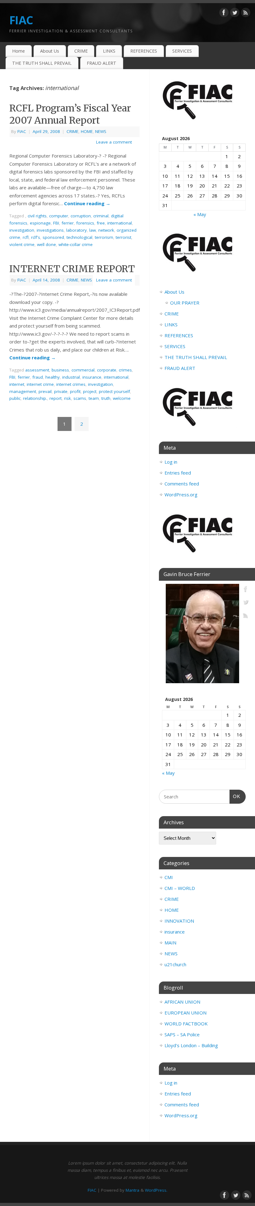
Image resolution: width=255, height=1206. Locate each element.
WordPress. (156, 1190)
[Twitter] (234, 14)
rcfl (26, 237)
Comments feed (182, 483)
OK (235, 796)
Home (18, 51)
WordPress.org (181, 494)
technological (79, 237)
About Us (49, 51)
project (89, 391)
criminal (101, 216)
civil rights (37, 216)
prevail (45, 391)
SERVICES (182, 51)
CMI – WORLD (180, 888)
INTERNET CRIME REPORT (72, 269)
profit (75, 391)
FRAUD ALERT (101, 63)
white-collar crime (75, 244)
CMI (169, 877)
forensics (85, 223)
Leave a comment (114, 142)
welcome (122, 398)
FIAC (21, 20)
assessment (37, 370)
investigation (21, 230)
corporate (106, 370)
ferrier (68, 223)
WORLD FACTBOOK (186, 1023)
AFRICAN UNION (182, 1002)
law (92, 230)
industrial (71, 377)
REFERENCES (143, 51)
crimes (125, 370)
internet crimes (71, 384)
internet (16, 384)
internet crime (40, 384)
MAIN (170, 942)
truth (105, 398)
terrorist (123, 237)
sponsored (53, 237)
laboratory (76, 230)
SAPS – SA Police (182, 1034)
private (60, 391)
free (101, 223)
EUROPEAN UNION (185, 1013)
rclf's (35, 237)
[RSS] (245, 14)
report (55, 398)
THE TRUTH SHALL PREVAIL (42, 63)
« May (199, 214)
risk (67, 398)
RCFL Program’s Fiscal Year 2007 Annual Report (70, 114)
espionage (40, 223)
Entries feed (178, 473)
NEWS (100, 131)
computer (58, 216)
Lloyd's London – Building (191, 1045)
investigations (50, 230)
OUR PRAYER (184, 303)
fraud (37, 377)
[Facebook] (224, 14)
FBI (56, 223)
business (60, 370)
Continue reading (87, 203)
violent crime (22, 244)
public (15, 398)
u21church (175, 964)
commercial (83, 370)
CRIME (81, 51)
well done (46, 244)
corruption (81, 216)
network (106, 230)
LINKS (109, 51)
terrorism (104, 237)
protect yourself (114, 391)
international (119, 223)
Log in (171, 462)
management (22, 391)
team (94, 398)
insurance (91, 377)
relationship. (35, 398)
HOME (87, 131)
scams (79, 398)
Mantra (132, 1190)
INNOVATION (179, 921)
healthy (52, 377)
